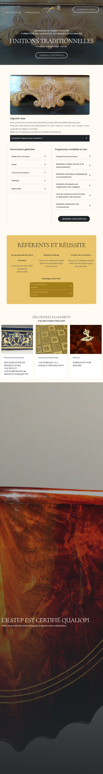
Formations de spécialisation (47, 47)
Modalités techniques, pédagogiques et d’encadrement (71, 175)
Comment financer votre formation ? (27, 138)
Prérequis (15, 180)
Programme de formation (67, 156)
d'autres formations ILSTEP (51, 321)
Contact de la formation (81, 255)
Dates (14, 164)
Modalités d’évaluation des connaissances (67, 205)
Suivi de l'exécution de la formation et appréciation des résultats (70, 195)
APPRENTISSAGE (32, 12)
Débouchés (16, 189)
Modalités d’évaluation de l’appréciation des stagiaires (68, 185)
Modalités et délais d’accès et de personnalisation (70, 165)
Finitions (63, 47)
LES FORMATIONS (13, 12)
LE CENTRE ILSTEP (13, 6)
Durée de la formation (21, 156)
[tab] (50, 138)
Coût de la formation (20, 173)
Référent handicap (51, 255)
